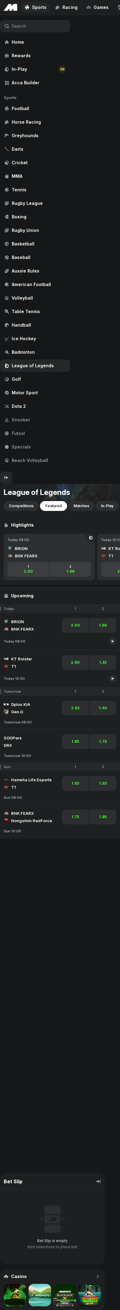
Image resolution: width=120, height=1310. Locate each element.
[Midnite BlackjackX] (65, 1295)
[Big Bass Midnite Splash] (89, 1295)
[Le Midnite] (40, 1295)
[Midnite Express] (15, 1295)
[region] (35, 243)
